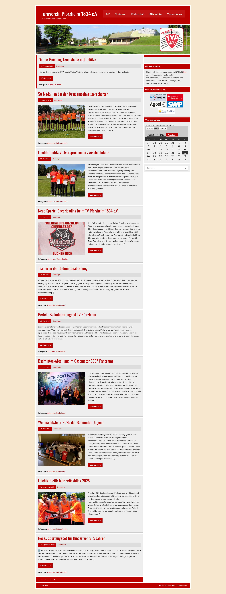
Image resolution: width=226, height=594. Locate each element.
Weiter (162, 128)
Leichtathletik (61, 143)
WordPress (172, 585)
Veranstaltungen (174, 14)
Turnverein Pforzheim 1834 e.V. (70, 13)
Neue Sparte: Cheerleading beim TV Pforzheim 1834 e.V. (78, 211)
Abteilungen (120, 14)
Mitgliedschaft (137, 14)
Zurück (150, 128)
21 (50, 579)
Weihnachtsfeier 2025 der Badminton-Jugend (70, 422)
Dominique (60, 66)
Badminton (60, 305)
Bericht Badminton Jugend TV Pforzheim (67, 314)
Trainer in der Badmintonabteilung (63, 268)
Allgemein (52, 85)
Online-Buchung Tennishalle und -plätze (67, 59)
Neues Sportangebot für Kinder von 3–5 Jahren (71, 538)
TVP (108, 14)
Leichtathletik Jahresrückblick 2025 (64, 481)
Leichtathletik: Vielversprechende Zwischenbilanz (73, 152)
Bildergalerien (155, 14)
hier (185, 72)
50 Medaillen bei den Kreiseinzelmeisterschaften (73, 94)
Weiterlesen (46, 78)
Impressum (43, 585)
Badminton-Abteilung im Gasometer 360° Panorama (75, 361)
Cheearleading (62, 259)
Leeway (183, 585)
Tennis (59, 85)
